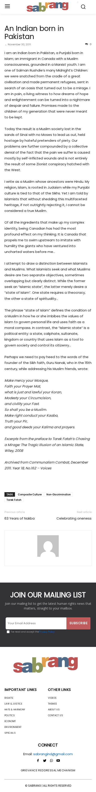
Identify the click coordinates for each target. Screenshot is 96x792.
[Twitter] (44, 760)
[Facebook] (38, 760)
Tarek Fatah (13, 500)
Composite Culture (30, 494)
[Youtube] (58, 760)
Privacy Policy (47, 631)
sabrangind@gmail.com (53, 754)
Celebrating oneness (74, 518)
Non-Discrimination (58, 494)
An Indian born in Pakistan (34, 32)
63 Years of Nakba (19, 518)
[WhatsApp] (51, 760)
